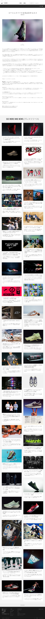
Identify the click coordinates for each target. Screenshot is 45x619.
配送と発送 (11, 611)
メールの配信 (4, 611)
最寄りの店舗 (4, 610)
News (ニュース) (19, 610)
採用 (17, 611)
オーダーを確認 (12, 610)
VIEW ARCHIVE (22, 605)
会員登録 (3, 612)
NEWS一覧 (31, 3)
